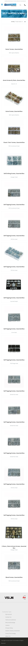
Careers (7, 625)
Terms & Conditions (10, 620)
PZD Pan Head (14, 239)
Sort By (12, 21)
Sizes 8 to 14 (14, 84)
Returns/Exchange (10, 622)
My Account (8, 614)
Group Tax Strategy (10, 633)
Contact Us (8, 617)
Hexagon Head (14, 177)
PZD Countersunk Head (14, 146)
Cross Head (14, 332)
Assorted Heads (14, 301)
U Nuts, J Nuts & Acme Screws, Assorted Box (14, 547)
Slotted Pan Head (14, 394)
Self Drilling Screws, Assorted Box (14, 173)
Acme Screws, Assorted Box (14, 111)
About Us (7, 636)
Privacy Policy (9, 628)
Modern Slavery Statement (12, 630)
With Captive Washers (14, 52)
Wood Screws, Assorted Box (14, 577)
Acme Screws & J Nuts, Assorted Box (14, 80)
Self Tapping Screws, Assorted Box (14, 204)
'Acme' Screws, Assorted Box (14, 49)
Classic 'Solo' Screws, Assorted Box (14, 142)
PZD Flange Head (14, 363)
